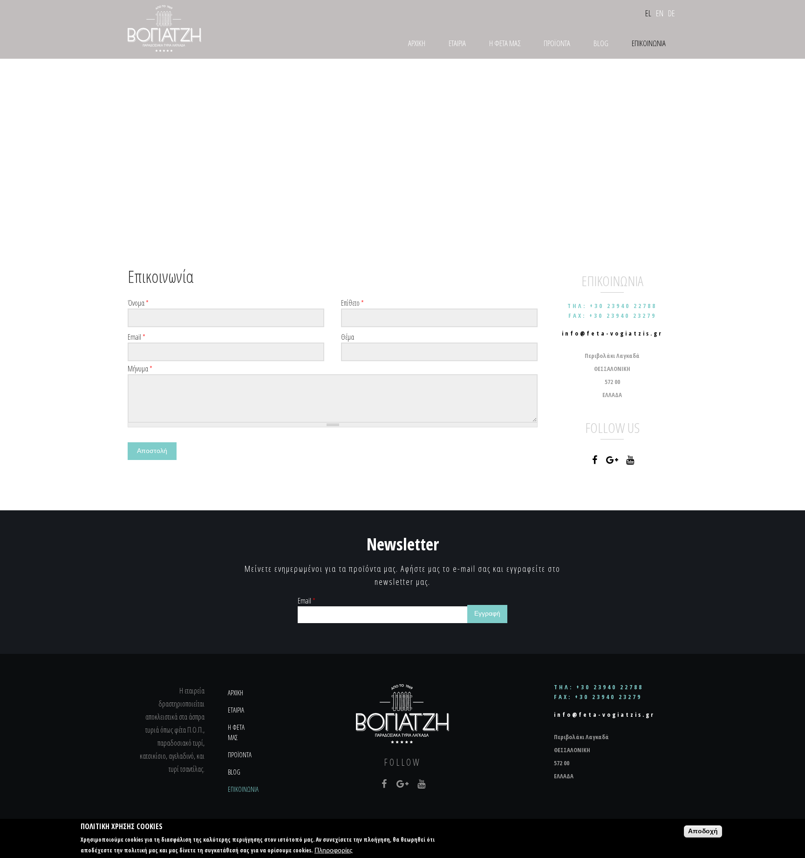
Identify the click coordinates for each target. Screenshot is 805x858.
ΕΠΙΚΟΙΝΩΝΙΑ (649, 43)
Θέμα (347, 337)
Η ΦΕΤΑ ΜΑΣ (504, 43)
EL (648, 13)
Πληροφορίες (333, 850)
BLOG (601, 43)
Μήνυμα (140, 369)
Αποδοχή (703, 831)
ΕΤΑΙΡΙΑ (457, 43)
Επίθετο (352, 303)
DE (671, 13)
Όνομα (138, 303)
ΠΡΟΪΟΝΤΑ (557, 43)
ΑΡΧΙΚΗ (416, 43)
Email (136, 337)
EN (659, 13)
